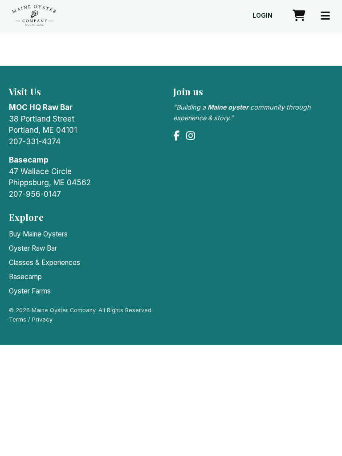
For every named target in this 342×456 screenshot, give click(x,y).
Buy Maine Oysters (38, 234)
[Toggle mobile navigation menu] (325, 15)
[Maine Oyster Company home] (34, 15)
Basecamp (25, 277)
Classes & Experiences (44, 262)
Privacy (42, 319)
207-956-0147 (35, 194)
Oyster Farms (30, 291)
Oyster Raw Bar (33, 248)
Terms (17, 319)
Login (262, 15)
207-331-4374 (35, 141)
